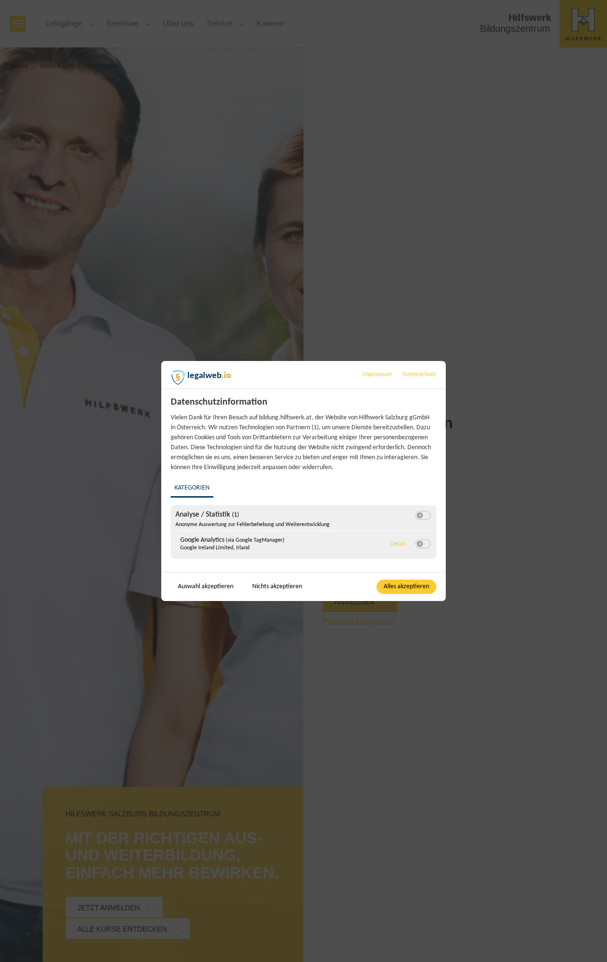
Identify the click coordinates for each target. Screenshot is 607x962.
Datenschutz (419, 374)
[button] (420, 515)
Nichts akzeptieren (277, 586)
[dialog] (303, 481)
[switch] (423, 515)
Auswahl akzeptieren (205, 586)
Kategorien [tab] (192, 487)
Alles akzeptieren (406, 586)
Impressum (377, 374)
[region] (305, 483)
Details (399, 544)
